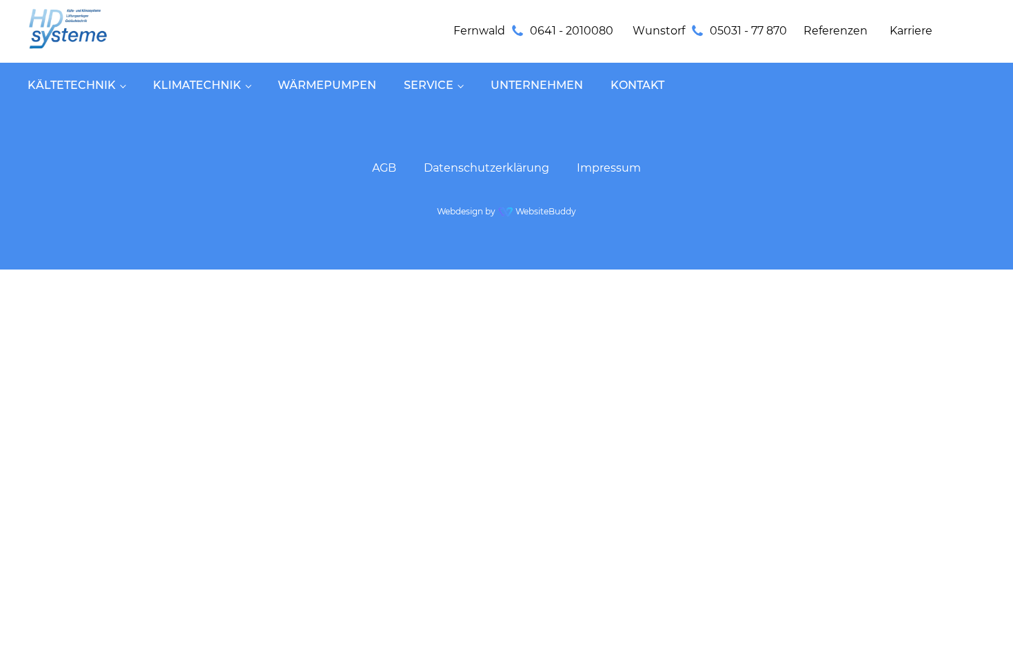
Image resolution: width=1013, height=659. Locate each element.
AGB (384, 167)
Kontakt (637, 85)
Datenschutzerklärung (486, 167)
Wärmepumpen (327, 85)
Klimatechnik (197, 85)
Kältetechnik (72, 85)
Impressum (609, 167)
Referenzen (836, 30)
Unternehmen (537, 85)
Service (428, 85)
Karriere (911, 30)
